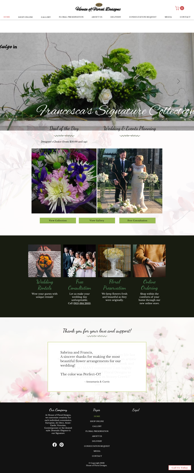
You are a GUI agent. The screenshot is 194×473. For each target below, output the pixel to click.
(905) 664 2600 (81, 303)
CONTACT (97, 456)
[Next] (178, 81)
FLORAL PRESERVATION (97, 431)
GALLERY (97, 426)
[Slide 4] (102, 395)
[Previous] (15, 81)
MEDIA (97, 451)
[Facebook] (54, 444)
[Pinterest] (61, 444)
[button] (180, 8)
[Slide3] (98, 395)
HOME (97, 416)
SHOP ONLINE (97, 421)
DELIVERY (97, 441)
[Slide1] (91, 395)
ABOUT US (97, 436)
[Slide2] (95, 395)
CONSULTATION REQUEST (97, 446)
